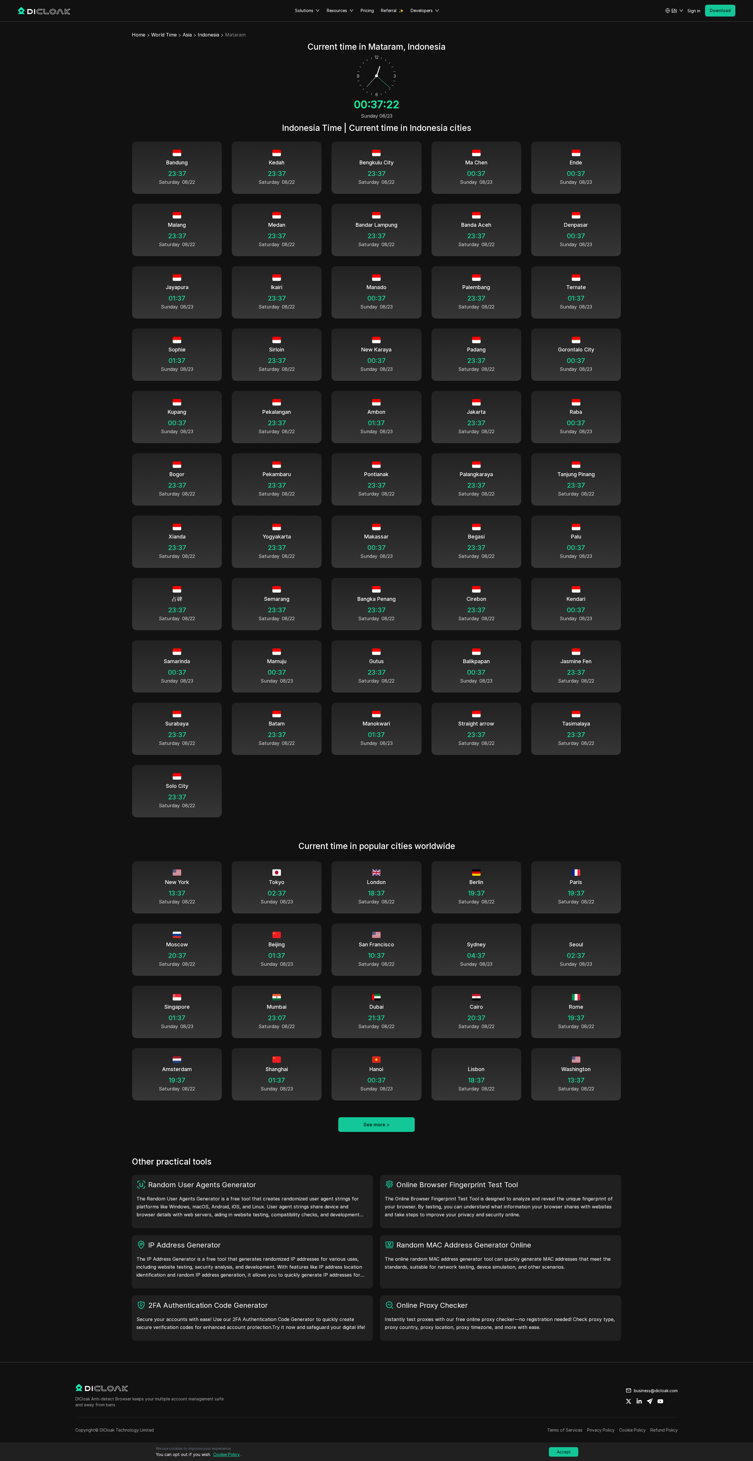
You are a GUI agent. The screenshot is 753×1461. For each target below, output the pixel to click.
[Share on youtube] (660, 1401)
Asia (187, 35)
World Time (164, 35)
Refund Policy (664, 1429)
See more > (377, 1125)
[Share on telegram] (650, 1401)
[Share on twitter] (629, 1401)
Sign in (693, 10)
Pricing (367, 10)
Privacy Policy (600, 1429)
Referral (389, 10)
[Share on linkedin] (639, 1401)
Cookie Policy (632, 1429)
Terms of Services (564, 1429)
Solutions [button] (304, 10)
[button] (674, 11)
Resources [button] (337, 10)
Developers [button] (422, 10)
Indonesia (208, 35)
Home (138, 35)
